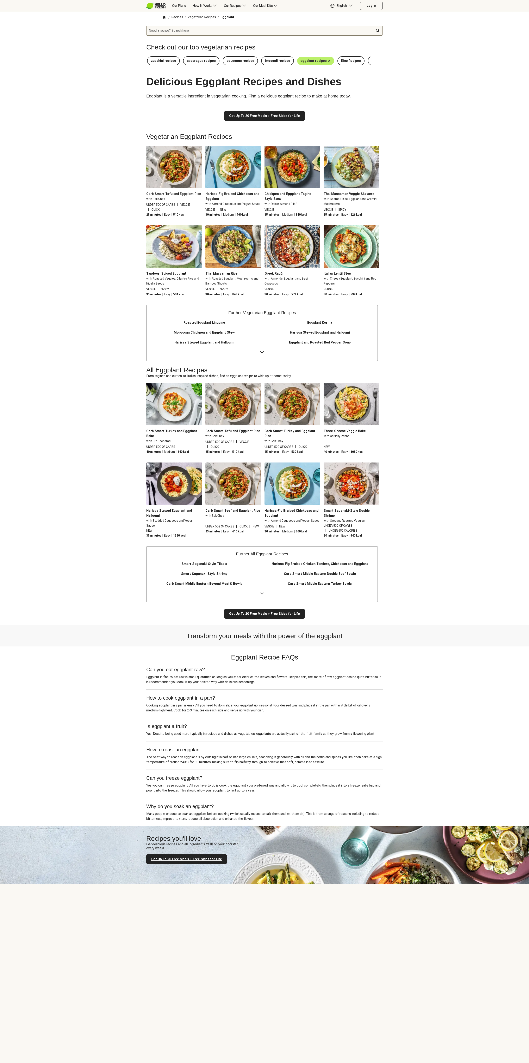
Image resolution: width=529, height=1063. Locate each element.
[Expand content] (262, 352)
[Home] (164, 17)
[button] (342, 6)
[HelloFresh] (156, 6)
